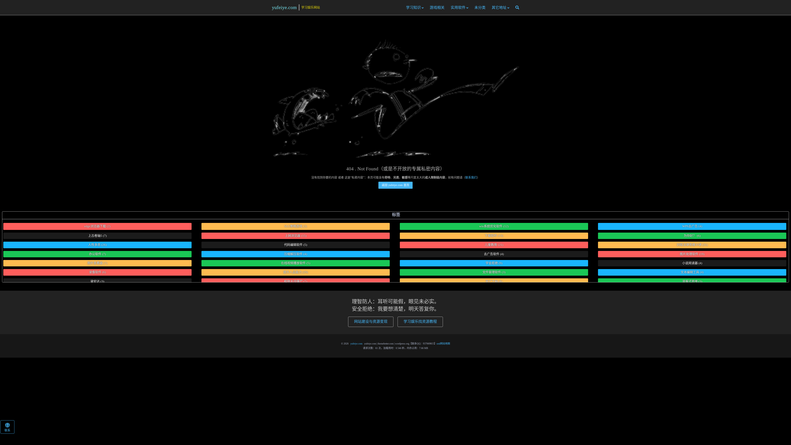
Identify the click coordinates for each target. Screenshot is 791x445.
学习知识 (413, 8)
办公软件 (97, 254)
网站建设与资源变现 (370, 322)
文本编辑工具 (692, 272)
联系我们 (471, 177)
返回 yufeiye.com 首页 (395, 185)
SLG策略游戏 (295, 226)
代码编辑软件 (295, 244)
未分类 (480, 8)
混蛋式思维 (692, 281)
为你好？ (692, 235)
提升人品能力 (295, 272)
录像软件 (97, 272)
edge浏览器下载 (97, 226)
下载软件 (494, 235)
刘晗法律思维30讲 (692, 244)
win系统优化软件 (494, 226)
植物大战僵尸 (295, 281)
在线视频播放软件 (295, 263)
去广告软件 (494, 254)
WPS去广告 (692, 226)
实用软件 (458, 8)
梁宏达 (97, 281)
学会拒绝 (494, 263)
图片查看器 (97, 263)
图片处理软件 (692, 254)
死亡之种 (494, 281)
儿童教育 (494, 244)
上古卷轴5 (97, 235)
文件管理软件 (493, 272)
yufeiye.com (284, 7)
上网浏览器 (296, 235)
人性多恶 (97, 244)
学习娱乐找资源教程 (420, 322)
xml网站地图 (443, 343)
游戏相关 (437, 8)
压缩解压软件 (295, 254)
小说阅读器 (692, 263)
